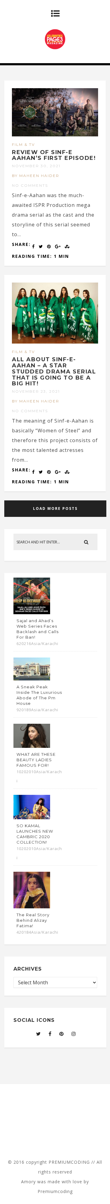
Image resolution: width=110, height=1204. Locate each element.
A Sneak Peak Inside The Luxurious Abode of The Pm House (39, 695)
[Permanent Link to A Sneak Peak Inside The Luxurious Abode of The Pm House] (31, 678)
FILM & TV (23, 144)
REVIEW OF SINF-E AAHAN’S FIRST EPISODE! (54, 155)
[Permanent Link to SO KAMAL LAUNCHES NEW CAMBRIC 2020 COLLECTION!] (31, 817)
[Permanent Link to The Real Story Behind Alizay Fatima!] (31, 906)
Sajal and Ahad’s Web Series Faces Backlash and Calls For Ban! (37, 629)
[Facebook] (50, 1033)
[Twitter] (38, 1033)
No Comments (30, 185)
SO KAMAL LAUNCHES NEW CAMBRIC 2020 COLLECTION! (34, 834)
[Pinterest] (61, 1033)
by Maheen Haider (35, 175)
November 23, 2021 (36, 391)
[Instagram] (74, 1033)
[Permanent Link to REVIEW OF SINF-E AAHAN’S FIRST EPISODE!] (55, 134)
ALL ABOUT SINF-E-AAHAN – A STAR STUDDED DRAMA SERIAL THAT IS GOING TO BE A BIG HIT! (54, 371)
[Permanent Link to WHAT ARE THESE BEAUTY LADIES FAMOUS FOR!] (31, 746)
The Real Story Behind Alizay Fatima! (33, 920)
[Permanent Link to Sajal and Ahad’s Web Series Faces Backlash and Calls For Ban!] (31, 612)
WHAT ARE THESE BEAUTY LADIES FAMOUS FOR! (36, 760)
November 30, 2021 (36, 166)
